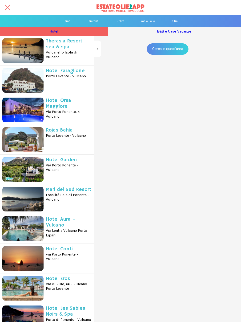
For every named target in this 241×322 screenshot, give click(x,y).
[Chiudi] (7, 7)
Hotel (53, 31)
